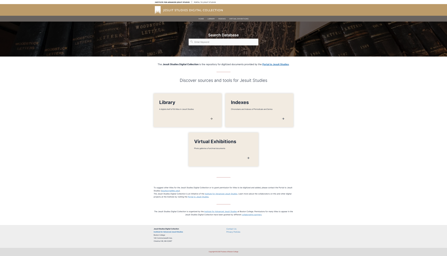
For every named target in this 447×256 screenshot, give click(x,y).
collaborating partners (252, 214)
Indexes (222, 18)
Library (211, 18)
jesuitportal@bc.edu (170, 191)
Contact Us (231, 229)
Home (201, 18)
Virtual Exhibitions (239, 18)
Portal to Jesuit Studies (198, 197)
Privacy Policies (233, 232)
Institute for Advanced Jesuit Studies (221, 194)
